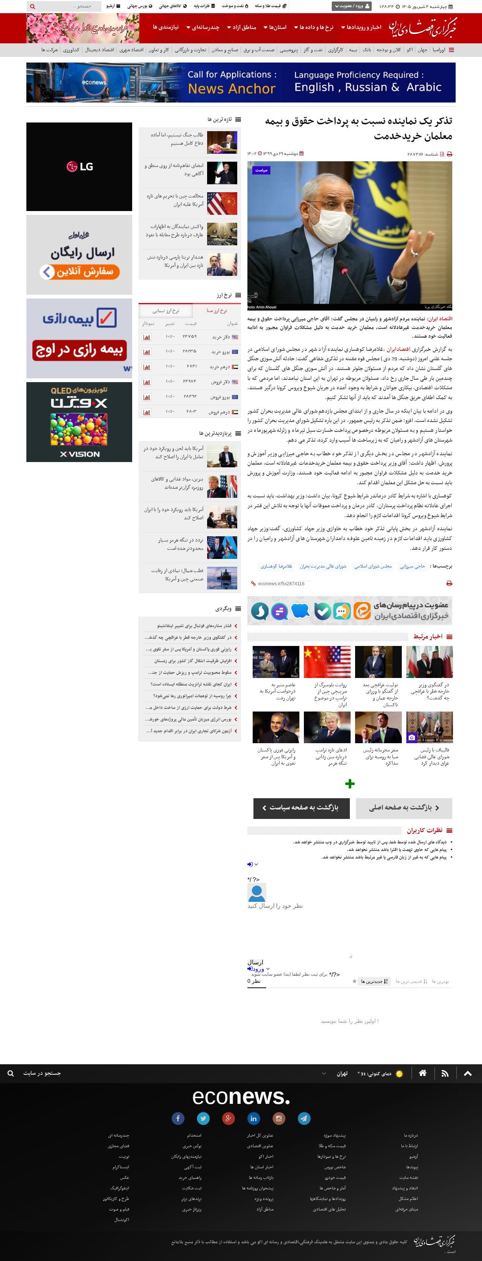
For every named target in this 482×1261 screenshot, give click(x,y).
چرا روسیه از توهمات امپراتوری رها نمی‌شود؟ (193, 696)
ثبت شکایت (191, 1188)
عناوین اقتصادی (260, 1146)
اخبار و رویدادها (363, 27)
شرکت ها (49, 50)
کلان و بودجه (389, 50)
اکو (410, 50)
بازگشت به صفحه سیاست (303, 808)
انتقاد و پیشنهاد (405, 1188)
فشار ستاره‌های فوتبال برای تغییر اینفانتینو (195, 626)
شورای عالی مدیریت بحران (323, 566)
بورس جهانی (137, 6)
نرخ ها (317, 27)
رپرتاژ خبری (191, 1209)
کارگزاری (336, 50)
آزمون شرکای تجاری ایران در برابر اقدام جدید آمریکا (188, 731)
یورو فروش (220, 397)
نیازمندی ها (166, 27)
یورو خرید (220, 351)
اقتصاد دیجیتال (99, 50)
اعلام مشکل (408, 1199)
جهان (422, 50)
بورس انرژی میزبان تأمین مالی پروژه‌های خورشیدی (188, 719)
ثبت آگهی (192, 1167)
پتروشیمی (289, 50)
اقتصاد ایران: (439, 319)
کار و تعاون (159, 50)
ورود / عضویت (351, 6)
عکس (124, 1177)
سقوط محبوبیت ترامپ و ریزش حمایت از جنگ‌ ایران (188, 672)
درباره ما (411, 1135)
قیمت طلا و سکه (268, 6)
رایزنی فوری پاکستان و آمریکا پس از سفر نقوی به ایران (188, 649)
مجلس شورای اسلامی (373, 566)
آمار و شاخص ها (333, 1188)
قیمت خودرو (335, 1177)
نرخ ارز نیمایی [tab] (166, 310)
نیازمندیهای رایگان (186, 1156)
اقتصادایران (398, 349)
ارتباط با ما (409, 1146)
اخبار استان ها (261, 1167)
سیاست (261, 170)
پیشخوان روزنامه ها (257, 1188)
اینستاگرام (121, 1167)
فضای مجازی (118, 1146)
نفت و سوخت (233, 6)
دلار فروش (220, 382)
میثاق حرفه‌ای (406, 1209)
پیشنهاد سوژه (335, 1135)
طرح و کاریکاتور (116, 1199)
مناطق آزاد (244, 27)
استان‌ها (277, 27)
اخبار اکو (266, 1156)
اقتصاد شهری (131, 50)
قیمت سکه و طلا (332, 1146)
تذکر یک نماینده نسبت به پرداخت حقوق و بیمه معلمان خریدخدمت (358, 129)
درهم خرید (219, 367)
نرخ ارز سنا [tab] (217, 310)
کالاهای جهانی (170, 6)
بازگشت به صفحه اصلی (401, 808)
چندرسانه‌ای (205, 27)
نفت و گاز (313, 50)
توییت (124, 1156)
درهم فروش (219, 412)
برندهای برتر (191, 1199)
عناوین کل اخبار (260, 1135)
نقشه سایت (409, 1177)
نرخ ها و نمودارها (331, 1156)
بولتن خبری (192, 1146)
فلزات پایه (202, 6)
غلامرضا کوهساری (276, 566)
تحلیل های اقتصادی (329, 1209)
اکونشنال (121, 1220)
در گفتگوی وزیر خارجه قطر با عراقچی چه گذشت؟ (188, 637)
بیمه (353, 50)
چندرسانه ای (118, 1135)
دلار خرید (221, 337)
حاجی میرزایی (412, 566)
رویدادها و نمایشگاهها (328, 1199)
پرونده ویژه (264, 1199)
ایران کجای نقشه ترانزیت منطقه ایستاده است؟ (192, 684)
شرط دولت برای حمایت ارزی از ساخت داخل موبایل (188, 708)
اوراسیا (439, 50)
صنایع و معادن (225, 50)
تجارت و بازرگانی (190, 50)
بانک (367, 50)
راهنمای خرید (189, 1177)
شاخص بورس (335, 1167)
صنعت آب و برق (259, 50)
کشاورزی (71, 50)
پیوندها (412, 1167)
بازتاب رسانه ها (261, 1177)
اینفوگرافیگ (119, 1188)
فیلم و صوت (119, 1209)
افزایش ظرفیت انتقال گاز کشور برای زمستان (193, 661)
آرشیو (111, 6)
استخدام (194, 1135)
